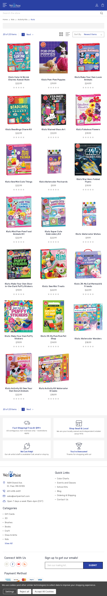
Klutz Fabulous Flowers (88, 129)
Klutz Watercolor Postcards (53, 182)
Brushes (9, 522)
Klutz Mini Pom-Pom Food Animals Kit (19, 232)
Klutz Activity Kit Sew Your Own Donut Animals (18, 389)
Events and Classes (66, 482)
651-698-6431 (14, 491)
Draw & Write (11, 535)
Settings (9, 591)
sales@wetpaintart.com (18, 496)
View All (9, 543)
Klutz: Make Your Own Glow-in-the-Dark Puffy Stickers (19, 285)
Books (8, 526)
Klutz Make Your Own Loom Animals (88, 78)
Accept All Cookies (44, 591)
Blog (59, 491)
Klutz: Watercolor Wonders (88, 338)
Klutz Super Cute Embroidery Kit (53, 232)
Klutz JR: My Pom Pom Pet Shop (53, 337)
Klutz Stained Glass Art (53, 129)
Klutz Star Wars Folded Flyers (88, 180)
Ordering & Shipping (66, 495)
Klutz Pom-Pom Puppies (53, 80)
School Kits (62, 487)
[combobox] (53, 13)
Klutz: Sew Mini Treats (53, 286)
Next (28, 34)
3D (6, 518)
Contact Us (62, 499)
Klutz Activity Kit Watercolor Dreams (53, 389)
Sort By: (78, 34)
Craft (7, 531)
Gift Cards (10, 514)
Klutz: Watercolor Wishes (88, 234)
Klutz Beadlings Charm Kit (19, 129)
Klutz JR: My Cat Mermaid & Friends (88, 285)
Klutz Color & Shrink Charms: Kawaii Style (18, 78)
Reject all (24, 591)
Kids (7, 539)
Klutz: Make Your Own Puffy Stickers (19, 337)
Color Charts (63, 478)
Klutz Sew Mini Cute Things (18, 182)
